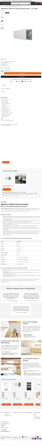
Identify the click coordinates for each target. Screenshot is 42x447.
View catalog (1, 3)
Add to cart (23, 73)
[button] (39, 34)
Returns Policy (7, 412)
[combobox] (12, 195)
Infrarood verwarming (37, 418)
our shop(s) (8, 67)
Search (2, 412)
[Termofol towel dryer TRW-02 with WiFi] (6, 387)
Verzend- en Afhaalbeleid (5, 88)
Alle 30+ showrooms (8, 415)
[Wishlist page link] (38, 3)
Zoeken (29, 3)
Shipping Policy (29, 412)
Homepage (2, 6)
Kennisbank (7, 414)
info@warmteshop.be (6, 431)
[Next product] (39, 394)
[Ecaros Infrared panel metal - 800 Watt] (17, 387)
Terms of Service (22, 412)
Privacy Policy (15, 412)
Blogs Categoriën (37, 412)
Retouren (2, 91)
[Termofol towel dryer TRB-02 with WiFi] (28, 387)
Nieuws (35, 414)
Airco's (35, 415)
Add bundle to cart (7, 189)
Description (3, 85)
